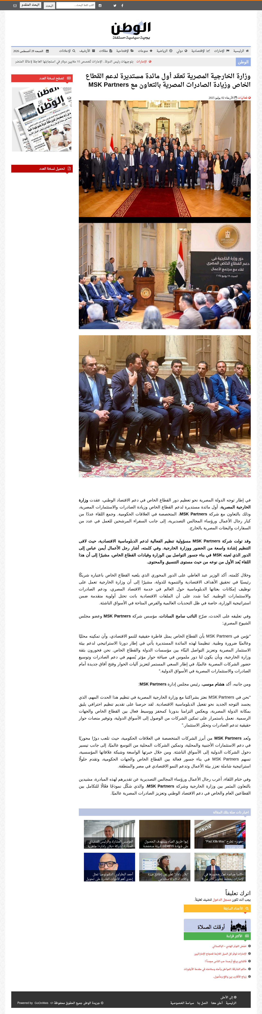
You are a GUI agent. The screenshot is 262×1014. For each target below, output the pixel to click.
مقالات (103, 51)
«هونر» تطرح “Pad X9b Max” (224, 842)
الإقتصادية (198, 51)
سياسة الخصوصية (182, 1003)
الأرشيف (85, 51)
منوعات (143, 51)
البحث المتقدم (31, 5)
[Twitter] (115, 5)
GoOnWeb (41, 1003)
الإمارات (219, 51)
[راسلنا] (15, 5)
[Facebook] (122, 5)
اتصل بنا (202, 1003)
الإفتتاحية (123, 51)
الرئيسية (239, 51)
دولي (180, 51)
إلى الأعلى (227, 997)
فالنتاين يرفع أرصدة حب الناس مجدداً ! (225, 961)
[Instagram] (100, 5)
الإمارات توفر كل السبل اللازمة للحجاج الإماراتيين (220, 954)
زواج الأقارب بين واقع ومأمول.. (229, 977)
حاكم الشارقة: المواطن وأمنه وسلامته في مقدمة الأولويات (215, 969)
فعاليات (242, 98)
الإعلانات (65, 51)
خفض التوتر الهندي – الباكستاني (229, 946)
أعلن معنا (217, 1003)
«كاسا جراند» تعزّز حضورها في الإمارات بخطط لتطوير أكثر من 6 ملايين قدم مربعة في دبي (223, 879)
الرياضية (162, 51)
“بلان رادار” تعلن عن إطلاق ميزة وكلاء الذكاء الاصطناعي (168, 877)
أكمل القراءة (234, 848)
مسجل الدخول (222, 900)
